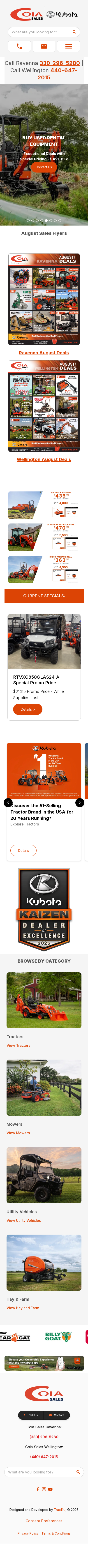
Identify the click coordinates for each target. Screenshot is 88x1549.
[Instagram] (44, 1489)
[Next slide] (79, 802)
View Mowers (18, 1133)
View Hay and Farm (23, 1308)
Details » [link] (28, 709)
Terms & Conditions (56, 1533)
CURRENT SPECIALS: (44, 595)
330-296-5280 (60, 63)
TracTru (59, 1510)
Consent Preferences (44, 1521)
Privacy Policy (28, 1533)
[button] (19, 46)
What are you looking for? (34, 32)
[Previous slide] (8, 802)
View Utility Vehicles (24, 1220)
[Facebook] (37, 1489)
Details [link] (23, 850)
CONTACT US (44, 162)
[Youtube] (50, 1489)
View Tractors (18, 1045)
